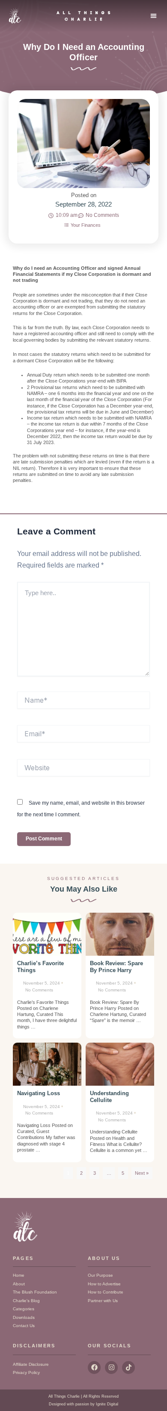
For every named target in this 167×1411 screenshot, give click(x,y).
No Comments (39, 990)
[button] (154, 16)
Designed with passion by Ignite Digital (83, 1404)
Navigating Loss (38, 1093)
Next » (142, 1173)
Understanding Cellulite (109, 1096)
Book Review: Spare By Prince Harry (116, 966)
